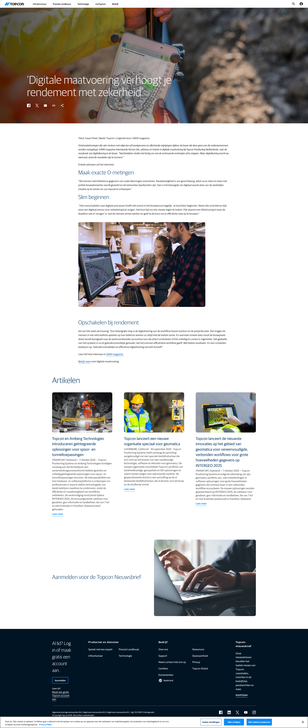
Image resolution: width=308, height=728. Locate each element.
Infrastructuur (40, 3)
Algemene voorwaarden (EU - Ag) (120, 712)
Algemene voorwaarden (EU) (94, 712)
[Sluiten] (302, 722)
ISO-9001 (138, 712)
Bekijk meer (84, 361)
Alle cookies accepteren (259, 722)
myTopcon (100, 3)
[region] (154, 722)
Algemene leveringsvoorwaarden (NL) (67, 712)
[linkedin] (229, 712)
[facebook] (220, 712)
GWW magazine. (115, 354)
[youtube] (246, 712)
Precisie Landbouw (62, 3)
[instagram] (254, 712)
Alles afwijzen (234, 722)
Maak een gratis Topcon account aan (60, 695)
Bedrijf (115, 3)
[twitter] (237, 712)
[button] (28, 105)
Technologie (83, 3)
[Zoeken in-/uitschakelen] (293, 4)
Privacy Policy (45, 724)
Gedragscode (149, 712)
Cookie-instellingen (211, 722)
